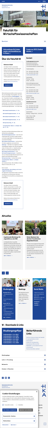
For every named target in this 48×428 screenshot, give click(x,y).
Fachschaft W (29, 340)
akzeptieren (8, 85)
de (39, 1)
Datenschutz (5, 424)
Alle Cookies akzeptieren (9, 410)
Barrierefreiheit (38, 415)
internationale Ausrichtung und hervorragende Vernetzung (12, 170)
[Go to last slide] (3, 273)
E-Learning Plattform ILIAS (32, 339)
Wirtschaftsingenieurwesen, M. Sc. (11, 119)
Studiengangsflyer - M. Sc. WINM (11, 342)
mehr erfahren (7, 255)
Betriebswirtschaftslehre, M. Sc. (11, 116)
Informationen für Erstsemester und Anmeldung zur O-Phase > (12, 51)
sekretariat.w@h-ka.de (31, 109)
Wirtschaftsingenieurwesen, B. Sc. (11, 113)
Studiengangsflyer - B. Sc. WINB (10, 336)
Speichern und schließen (26, 410)
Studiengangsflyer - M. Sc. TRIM (10, 341)
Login (3, 1)
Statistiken (20, 405)
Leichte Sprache (38, 405)
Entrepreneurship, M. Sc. (9, 122)
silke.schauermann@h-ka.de (32, 93)
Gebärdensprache (38, 407)
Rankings (4, 144)
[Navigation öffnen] (44, 1)
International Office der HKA (32, 344)
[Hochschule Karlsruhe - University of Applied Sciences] (7, 7)
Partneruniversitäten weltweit (32, 349)
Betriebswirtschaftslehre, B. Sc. (11, 110)
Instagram (36, 301)
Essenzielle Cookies (9, 405)
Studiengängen (15, 96)
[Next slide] (7, 273)
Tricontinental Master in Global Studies (10, 160)
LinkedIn (36, 305)
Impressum (13, 424)
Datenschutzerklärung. (12, 81)
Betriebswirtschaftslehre (8, 141)
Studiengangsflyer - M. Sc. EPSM (10, 339)
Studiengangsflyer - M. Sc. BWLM (11, 337)
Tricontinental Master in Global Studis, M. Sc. (12, 126)
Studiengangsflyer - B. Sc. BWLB (10, 334)
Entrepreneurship (6, 158)
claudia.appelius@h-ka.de (32, 74)
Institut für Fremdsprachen (32, 342)
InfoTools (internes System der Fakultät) (35, 337)
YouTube (36, 303)
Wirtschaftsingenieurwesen (8, 134)
